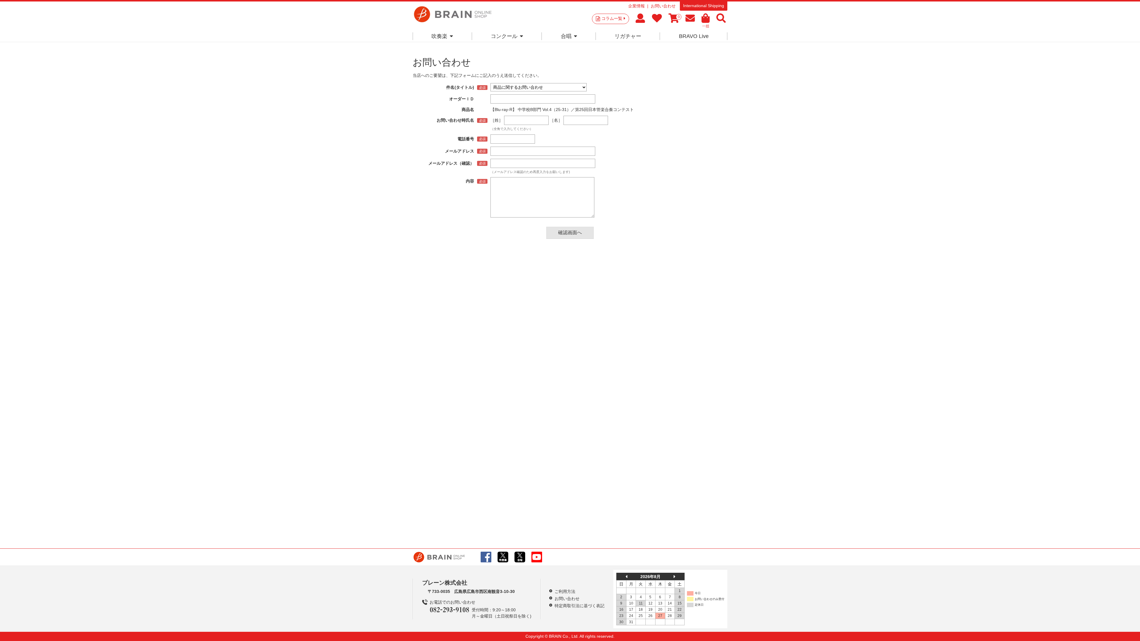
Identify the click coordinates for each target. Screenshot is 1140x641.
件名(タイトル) (460, 87)
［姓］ (496, 120)
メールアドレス (459, 151)
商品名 (468, 109)
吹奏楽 (439, 36)
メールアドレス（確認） (451, 163)
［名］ (556, 120)
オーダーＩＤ (461, 98)
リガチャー (628, 36)
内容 (470, 181)
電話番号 (465, 139)
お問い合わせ (663, 6)
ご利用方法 (565, 591)
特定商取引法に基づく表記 (579, 605)
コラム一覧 (611, 18)
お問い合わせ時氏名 (455, 120)
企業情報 (636, 6)
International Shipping (703, 5)
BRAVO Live (694, 36)
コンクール (504, 36)
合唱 (566, 36)
